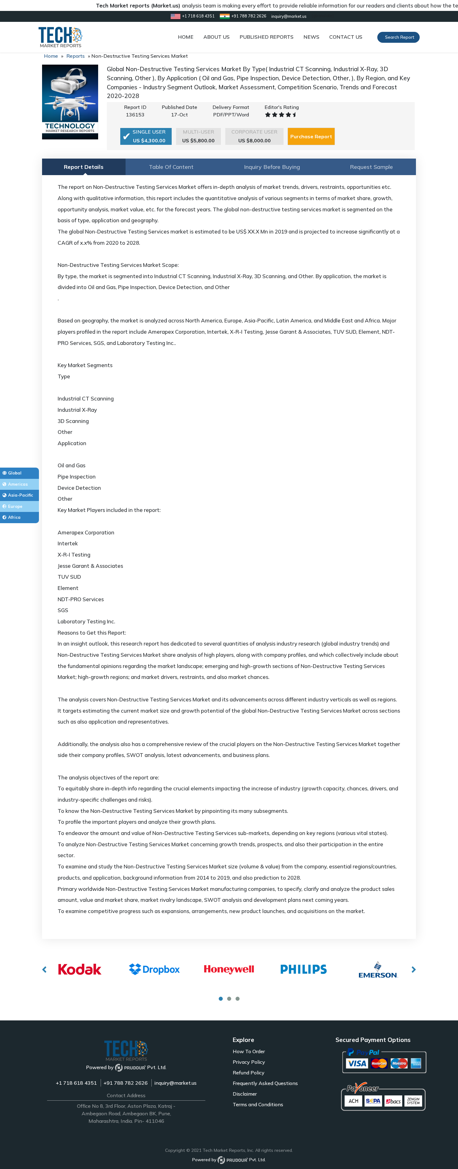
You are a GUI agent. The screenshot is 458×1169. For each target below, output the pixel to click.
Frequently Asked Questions (265, 1083)
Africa (14, 517)
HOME (185, 37)
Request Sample (371, 166)
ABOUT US (216, 37)
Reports (75, 56)
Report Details (83, 166)
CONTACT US (345, 37)
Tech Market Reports (224, 1150)
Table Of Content (171, 166)
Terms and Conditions (258, 1104)
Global (14, 472)
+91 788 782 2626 (125, 1083)
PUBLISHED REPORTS (266, 37)
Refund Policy (249, 1072)
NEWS (311, 37)
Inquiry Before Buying (272, 166)
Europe (15, 506)
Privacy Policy (249, 1062)
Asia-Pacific (20, 495)
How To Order (249, 1051)
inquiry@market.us (175, 1083)
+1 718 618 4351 (76, 1083)
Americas (18, 484)
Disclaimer (245, 1094)
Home (51, 56)
